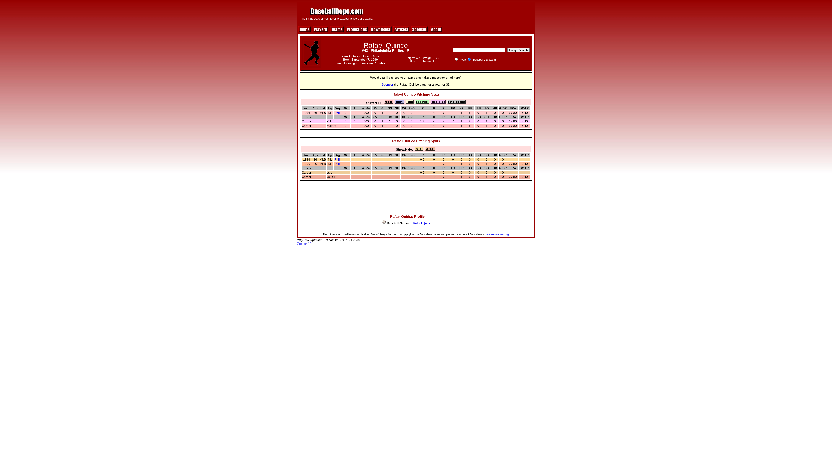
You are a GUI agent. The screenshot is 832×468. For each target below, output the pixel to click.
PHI (337, 112)
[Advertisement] (454, 13)
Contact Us (304, 243)
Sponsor (387, 84)
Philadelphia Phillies (387, 50)
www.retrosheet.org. (497, 234)
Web (463, 59)
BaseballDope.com (484, 59)
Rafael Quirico (422, 223)
